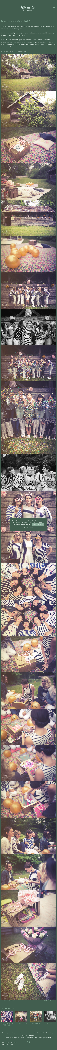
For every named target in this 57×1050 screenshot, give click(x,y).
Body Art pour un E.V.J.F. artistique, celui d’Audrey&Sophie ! (7, 1024)
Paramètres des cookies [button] (38, 524)
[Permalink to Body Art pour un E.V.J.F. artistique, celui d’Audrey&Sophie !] (7, 1021)
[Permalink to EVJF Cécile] (50, 1021)
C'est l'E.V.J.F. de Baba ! (21, 1023)
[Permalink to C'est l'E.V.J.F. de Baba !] (21, 1021)
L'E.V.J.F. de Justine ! (35, 1023)
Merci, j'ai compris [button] (28, 527)
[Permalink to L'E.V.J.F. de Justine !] (36, 1021)
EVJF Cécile (50, 1023)
